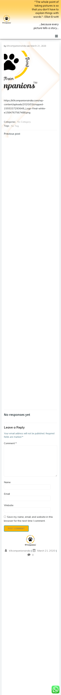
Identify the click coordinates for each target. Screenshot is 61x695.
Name (7, 482)
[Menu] (56, 36)
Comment (10, 443)
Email (7, 493)
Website (8, 505)
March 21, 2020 (38, 45)
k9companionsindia (16, 45)
